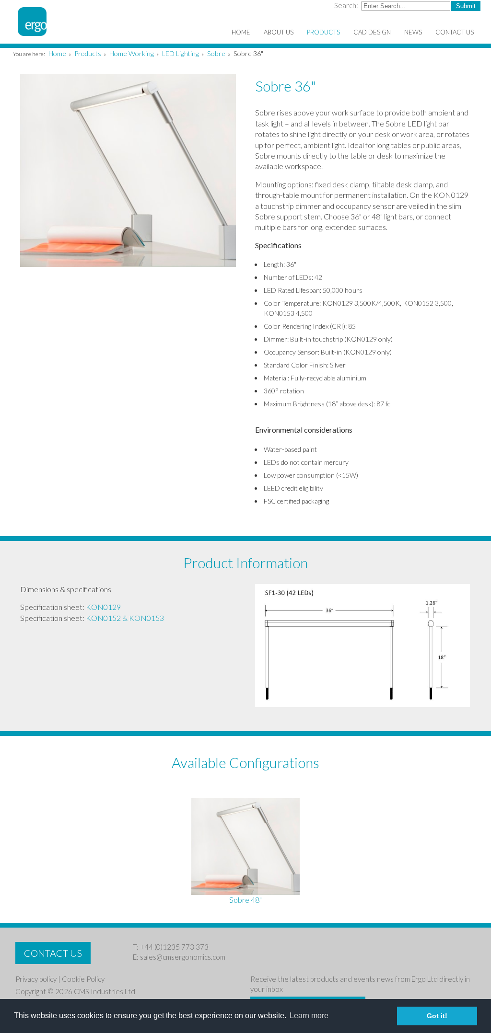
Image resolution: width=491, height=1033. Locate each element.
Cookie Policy (83, 979)
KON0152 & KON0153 (125, 617)
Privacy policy (36, 979)
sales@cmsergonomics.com (182, 957)
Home (57, 53)
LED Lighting (180, 53)
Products (87, 53)
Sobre (216, 53)
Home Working (131, 53)
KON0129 (103, 606)
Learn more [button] (309, 1015)
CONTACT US (53, 953)
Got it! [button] (437, 1016)
